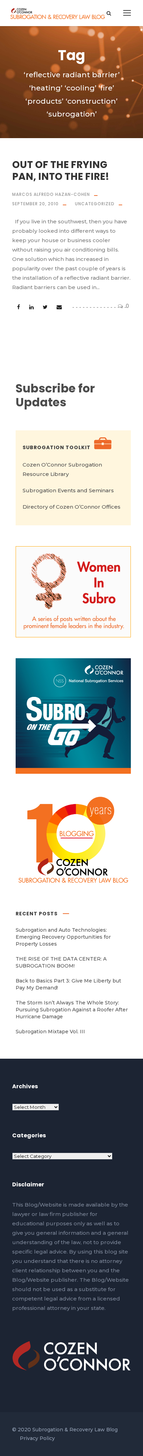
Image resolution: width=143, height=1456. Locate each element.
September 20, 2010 (35, 204)
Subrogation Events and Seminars (68, 490)
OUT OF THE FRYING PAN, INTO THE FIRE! (60, 170)
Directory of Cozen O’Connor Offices (71, 506)
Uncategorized (95, 204)
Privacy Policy (37, 1438)
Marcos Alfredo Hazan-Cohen (51, 194)
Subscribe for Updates (55, 395)
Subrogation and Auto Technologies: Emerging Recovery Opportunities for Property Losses (63, 937)
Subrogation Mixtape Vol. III (50, 1031)
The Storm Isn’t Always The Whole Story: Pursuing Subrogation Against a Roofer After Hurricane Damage (72, 1010)
